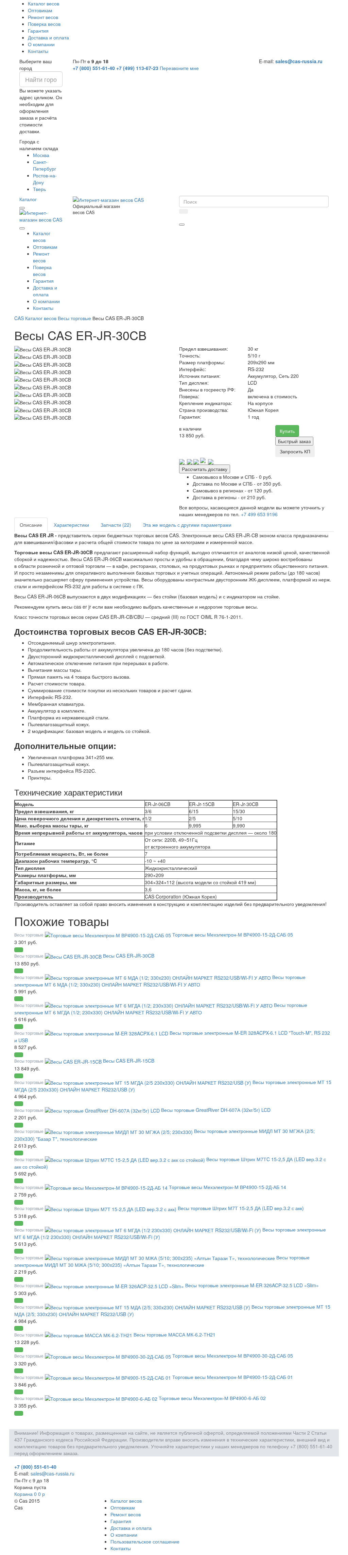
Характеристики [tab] (71, 524)
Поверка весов (44, 23)
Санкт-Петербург (44, 165)
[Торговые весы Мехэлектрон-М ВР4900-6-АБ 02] (102, 1398)
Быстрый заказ (294, 441)
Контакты (38, 51)
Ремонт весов (43, 17)
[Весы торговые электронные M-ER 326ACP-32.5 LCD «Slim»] (115, 1285)
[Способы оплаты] (196, 461)
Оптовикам (40, 10)
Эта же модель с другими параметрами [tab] (187, 524)
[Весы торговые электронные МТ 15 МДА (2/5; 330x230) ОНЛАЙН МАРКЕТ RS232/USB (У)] (148, 1306)
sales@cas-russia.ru (299, 61)
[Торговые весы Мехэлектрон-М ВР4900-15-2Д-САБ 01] (108, 1377)
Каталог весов (43, 3)
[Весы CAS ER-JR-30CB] (74, 955)
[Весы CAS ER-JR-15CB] (74, 1060)
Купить (287, 430)
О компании (41, 44)
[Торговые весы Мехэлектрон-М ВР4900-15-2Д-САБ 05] (108, 934)
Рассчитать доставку (204, 469)
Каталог (28, 199)
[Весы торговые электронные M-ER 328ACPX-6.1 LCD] (107, 1032)
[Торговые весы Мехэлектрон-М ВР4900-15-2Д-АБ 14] (107, 1187)
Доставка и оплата (48, 37)
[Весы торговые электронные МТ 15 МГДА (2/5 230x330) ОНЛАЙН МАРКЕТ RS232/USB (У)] (149, 1082)
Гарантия (38, 30)
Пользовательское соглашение (144, 1541)
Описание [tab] (31, 524)
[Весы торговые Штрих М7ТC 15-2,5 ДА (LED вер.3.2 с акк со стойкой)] (125, 1159)
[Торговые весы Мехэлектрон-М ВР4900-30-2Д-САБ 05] (108, 1355)
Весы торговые (74, 318)
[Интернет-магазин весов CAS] (41, 215)
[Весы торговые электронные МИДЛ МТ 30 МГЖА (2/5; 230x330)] (119, 1131)
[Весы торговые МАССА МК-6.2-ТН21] (89, 1334)
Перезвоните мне (179, 68)
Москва (41, 155)
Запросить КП (295, 451)
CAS (19, 318)
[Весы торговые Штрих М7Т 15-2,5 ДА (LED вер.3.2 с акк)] (111, 1208)
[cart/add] (18, 949)
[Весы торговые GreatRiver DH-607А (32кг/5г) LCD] (103, 1109)
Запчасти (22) (116, 524)
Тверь (39, 189)
